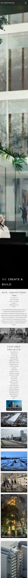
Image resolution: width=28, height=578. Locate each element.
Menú (25, 2)
